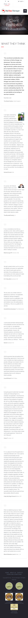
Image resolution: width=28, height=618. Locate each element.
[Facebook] (5, 1)
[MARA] (14, 607)
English (21, 1)
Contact (20, 572)
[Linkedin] (8, 1)
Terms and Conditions (14, 574)
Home (3, 29)
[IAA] (9, 586)
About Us (13, 572)
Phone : (7, 4)
